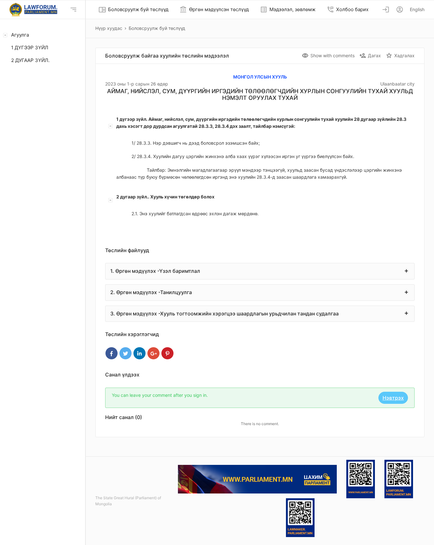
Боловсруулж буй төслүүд (133, 9)
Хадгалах (400, 55)
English (417, 9)
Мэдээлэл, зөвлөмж (287, 9)
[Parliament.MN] (257, 478)
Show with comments (328, 55)
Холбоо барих (348, 9)
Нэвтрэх (393, 398)
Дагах (370, 55)
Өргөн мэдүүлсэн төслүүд (214, 9)
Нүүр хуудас (108, 28)
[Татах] (360, 478)
